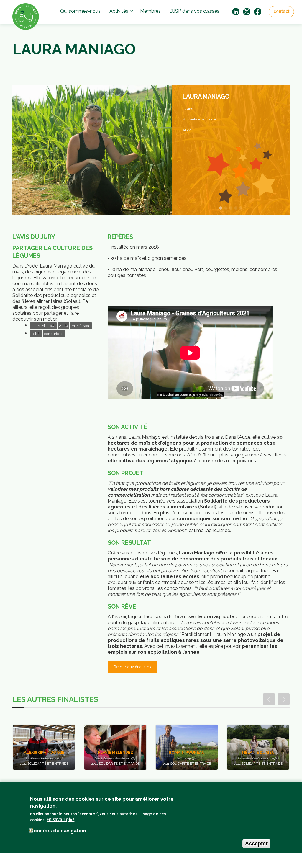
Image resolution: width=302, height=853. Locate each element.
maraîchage (81, 326)
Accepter (256, 844)
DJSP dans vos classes (194, 11)
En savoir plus (60, 820)
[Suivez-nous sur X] (246, 11)
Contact (281, 11)
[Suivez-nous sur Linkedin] (235, 11)
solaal (36, 334)
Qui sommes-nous (80, 11)
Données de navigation (58, 831)
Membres (150, 11)
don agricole (53, 334)
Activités (118, 11)
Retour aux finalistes (132, 667)
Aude (63, 326)
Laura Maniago (43, 326)
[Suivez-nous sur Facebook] (257, 11)
